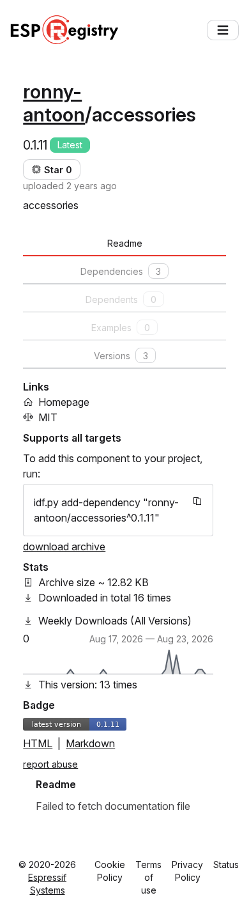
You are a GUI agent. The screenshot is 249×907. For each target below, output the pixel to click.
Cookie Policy (109, 871)
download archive (64, 546)
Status (226, 864)
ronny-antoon (54, 103)
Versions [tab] (121, 355)
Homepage (63, 402)
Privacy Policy (187, 871)
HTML (37, 743)
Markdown (90, 743)
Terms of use (148, 877)
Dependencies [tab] (120, 271)
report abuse (50, 764)
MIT (47, 417)
